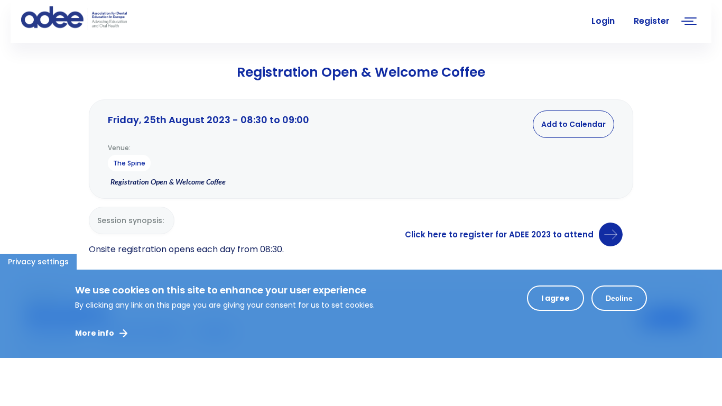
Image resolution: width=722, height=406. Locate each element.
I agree (555, 298)
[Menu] (689, 22)
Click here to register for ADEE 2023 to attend (499, 234)
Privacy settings (38, 261)
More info (94, 333)
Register (652, 21)
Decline (619, 298)
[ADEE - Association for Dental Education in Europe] (100, 18)
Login (603, 21)
